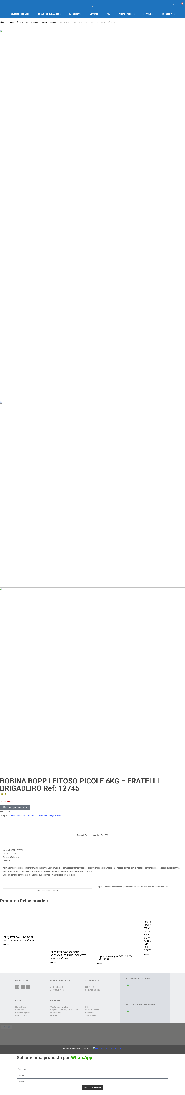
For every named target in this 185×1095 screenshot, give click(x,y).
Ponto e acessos (127, 14)
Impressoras (75, 14)
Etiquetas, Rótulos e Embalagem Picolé (23, 22)
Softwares (148, 14)
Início (2, 22)
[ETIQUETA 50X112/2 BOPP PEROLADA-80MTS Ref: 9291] (22, 917)
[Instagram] (23, 987)
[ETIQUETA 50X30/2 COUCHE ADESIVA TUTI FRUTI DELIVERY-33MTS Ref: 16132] (69, 925)
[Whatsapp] (28, 987)
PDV (108, 14)
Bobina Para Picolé (49, 22)
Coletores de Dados (20, 14)
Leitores (94, 14)
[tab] (82, 835)
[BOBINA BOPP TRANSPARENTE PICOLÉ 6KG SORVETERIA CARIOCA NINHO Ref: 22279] (146, 910)
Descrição (82, 835)
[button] (166, 5)
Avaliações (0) (100, 835)
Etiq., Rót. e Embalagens (49, 14)
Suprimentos (168, 14)
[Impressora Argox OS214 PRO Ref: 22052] (115, 927)
